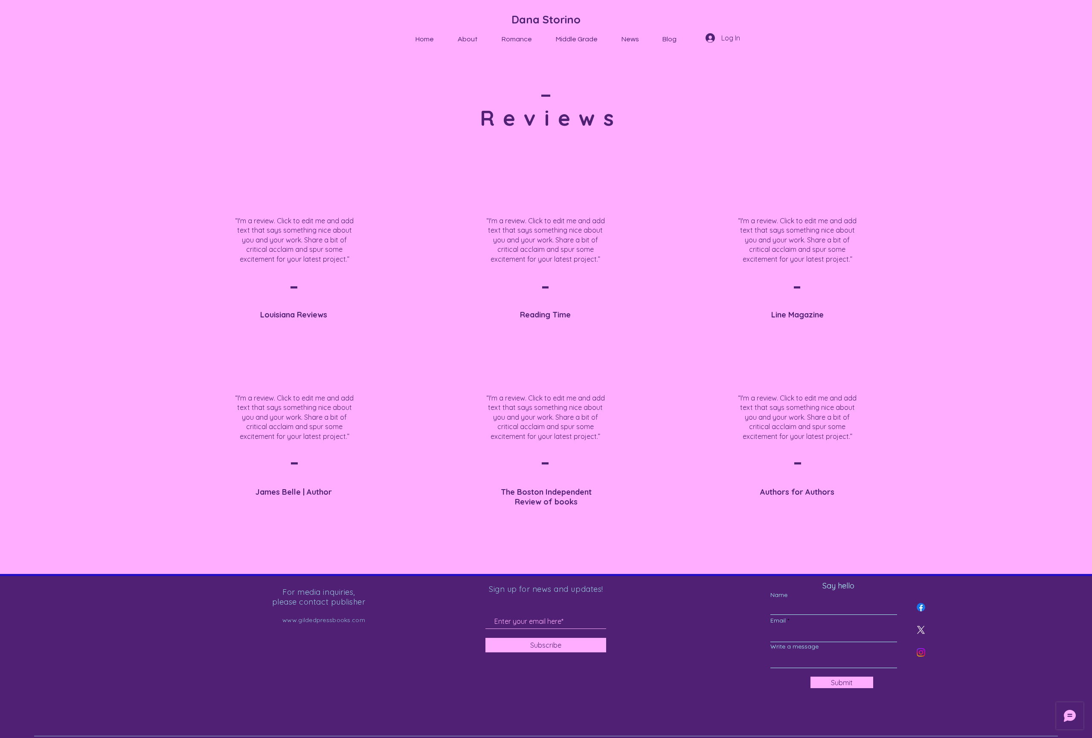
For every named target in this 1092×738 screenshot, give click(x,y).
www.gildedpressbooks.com (323, 620)
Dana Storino (546, 19)
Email (778, 620)
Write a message (794, 646)
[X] (920, 629)
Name (778, 595)
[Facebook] (920, 607)
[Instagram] (920, 652)
